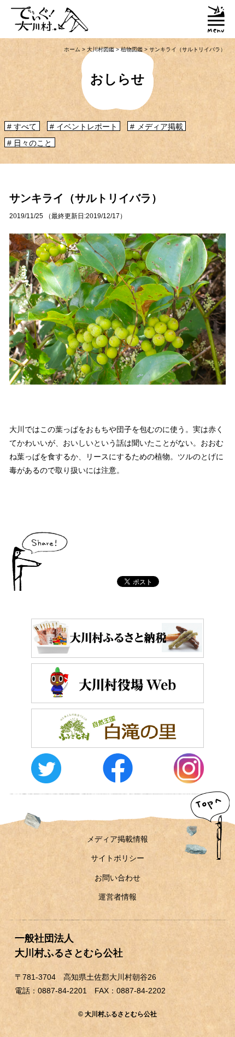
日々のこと (33, 143)
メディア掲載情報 (117, 839)
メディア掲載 (160, 126)
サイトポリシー (117, 858)
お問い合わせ (117, 877)
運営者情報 (117, 896)
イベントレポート (87, 126)
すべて (25, 126)
